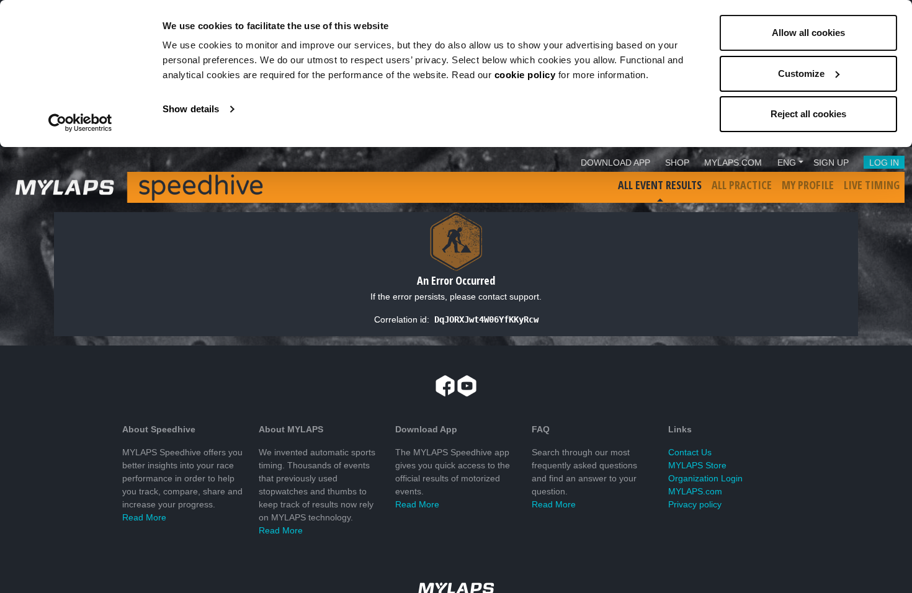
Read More (144, 517)
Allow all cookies (808, 32)
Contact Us (690, 452)
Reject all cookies (808, 114)
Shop (677, 162)
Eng (786, 162)
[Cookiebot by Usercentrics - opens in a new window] (80, 123)
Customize (801, 73)
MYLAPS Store (697, 465)
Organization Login (705, 478)
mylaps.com (733, 162)
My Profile (808, 184)
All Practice (742, 184)
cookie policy (525, 74)
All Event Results (660, 184)
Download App (615, 162)
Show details (191, 109)
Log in (884, 162)
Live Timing (872, 184)
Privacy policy (695, 504)
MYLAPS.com (695, 491)
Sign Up (831, 162)
